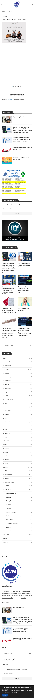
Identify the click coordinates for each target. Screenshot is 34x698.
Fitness (18, 459)
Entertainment (18, 474)
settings (15, 692)
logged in (11, 99)
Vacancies (17, 542)
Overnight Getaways (19, 523)
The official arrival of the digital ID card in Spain (24, 265)
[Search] (32, 4)
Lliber (18, 418)
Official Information (17, 534)
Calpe (18, 392)
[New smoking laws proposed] (25, 301)
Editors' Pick (17, 441)
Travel (18, 463)
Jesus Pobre (18, 410)
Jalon (18, 403)
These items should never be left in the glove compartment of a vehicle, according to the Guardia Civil (25, 332)
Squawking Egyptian (19, 117)
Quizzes (18, 448)
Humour (17, 444)
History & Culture (19, 512)
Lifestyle (17, 452)
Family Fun (19, 501)
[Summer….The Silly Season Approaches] (7, 160)
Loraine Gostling (11, 19)
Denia (18, 395)
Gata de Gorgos (18, 399)
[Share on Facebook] (15, 86)
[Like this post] (13, 86)
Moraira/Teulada (18, 422)
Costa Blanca (17, 369)
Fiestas (18, 478)
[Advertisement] (17, 64)
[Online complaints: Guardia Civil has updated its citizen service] (25, 280)
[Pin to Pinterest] (18, 86)
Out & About (18, 489)
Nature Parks (19, 519)
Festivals (19, 504)
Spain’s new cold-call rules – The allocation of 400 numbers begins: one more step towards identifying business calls (9, 268)
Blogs (17, 358)
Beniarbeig (18, 377)
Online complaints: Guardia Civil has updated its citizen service (23, 289)
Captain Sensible (18, 362)
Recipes (17, 538)
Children (18, 471)
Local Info (17, 467)
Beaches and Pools (19, 493)
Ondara (18, 425)
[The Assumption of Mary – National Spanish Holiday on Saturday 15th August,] (7, 140)
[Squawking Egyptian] (7, 119)
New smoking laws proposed (23, 309)
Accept (4, 695)
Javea (18, 407)
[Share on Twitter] (17, 86)
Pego (18, 437)
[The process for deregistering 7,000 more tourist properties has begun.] (9, 301)
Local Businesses (18, 482)
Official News (18, 486)
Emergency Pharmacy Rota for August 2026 (22, 148)
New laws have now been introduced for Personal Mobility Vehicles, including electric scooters (8, 290)
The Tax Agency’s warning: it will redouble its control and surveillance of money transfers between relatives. (9, 333)
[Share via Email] (20, 86)
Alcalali (18, 373)
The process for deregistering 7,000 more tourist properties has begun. (9, 311)
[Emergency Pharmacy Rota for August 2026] (7, 150)
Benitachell (18, 388)
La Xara (18, 414)
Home (3, 11)
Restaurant (18, 531)
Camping (19, 497)
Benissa (18, 384)
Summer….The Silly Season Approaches (21, 158)
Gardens (19, 508)
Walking (19, 527)
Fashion (18, 456)
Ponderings (18, 365)
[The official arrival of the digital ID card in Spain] (25, 256)
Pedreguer (18, 433)
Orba (18, 429)
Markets (19, 516)
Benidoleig (18, 380)
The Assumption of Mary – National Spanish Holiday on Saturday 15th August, (21, 139)
